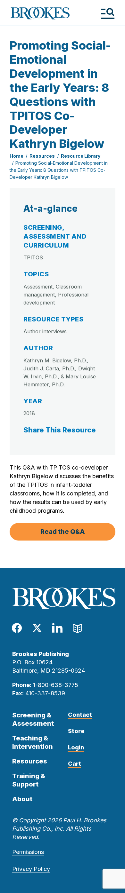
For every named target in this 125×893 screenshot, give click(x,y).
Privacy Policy (31, 868)
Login (76, 747)
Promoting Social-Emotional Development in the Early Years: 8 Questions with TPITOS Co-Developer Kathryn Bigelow (59, 170)
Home (16, 156)
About (22, 799)
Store (76, 731)
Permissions (28, 852)
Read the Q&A (62, 531)
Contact (80, 714)
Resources (42, 156)
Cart (74, 763)
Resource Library (80, 156)
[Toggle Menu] (107, 13)
